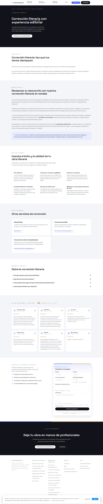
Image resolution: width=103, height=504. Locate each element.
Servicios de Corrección (42, 2)
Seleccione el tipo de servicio (62, 384)
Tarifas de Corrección (29, 2)
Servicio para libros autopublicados (23, 248)
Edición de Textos (53, 472)
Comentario (58, 392)
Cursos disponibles (85, 463)
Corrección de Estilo (53, 470)
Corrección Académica (54, 475)
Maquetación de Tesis (38, 473)
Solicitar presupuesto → (72, 409)
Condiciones (73, 413)
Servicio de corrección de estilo (63, 231)
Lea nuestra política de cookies (57, 500)
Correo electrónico (60, 377)
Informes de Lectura (37, 463)
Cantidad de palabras (78, 377)
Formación (76, 2)
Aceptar (95, 499)
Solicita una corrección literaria (22, 36)
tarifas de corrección (77, 137)
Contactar (85, 2)
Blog (66, 2)
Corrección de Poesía (54, 480)
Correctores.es (18, 2)
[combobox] (72, 387)
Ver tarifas (62, 447)
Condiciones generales (70, 471)
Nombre (57, 372)
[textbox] (72, 387)
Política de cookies (69, 469)
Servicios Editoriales (55, 2)
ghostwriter (17, 231)
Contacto (67, 463)
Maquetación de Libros (38, 471)
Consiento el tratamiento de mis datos (65, 403)
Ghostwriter (35, 481)
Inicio (13, 9)
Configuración (87, 499)
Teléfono (75, 372)
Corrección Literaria (53, 477)
